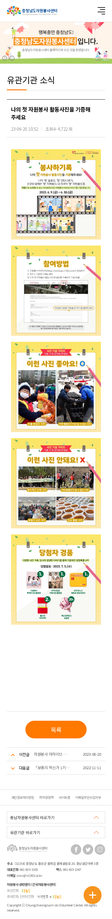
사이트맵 (64, 797)
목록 (56, 729)
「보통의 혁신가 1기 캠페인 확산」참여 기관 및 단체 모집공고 (52, 767)
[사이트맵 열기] (101, 10)
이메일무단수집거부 (88, 797)
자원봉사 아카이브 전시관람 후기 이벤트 (52, 754)
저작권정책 (46, 797)
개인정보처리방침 (22, 797)
